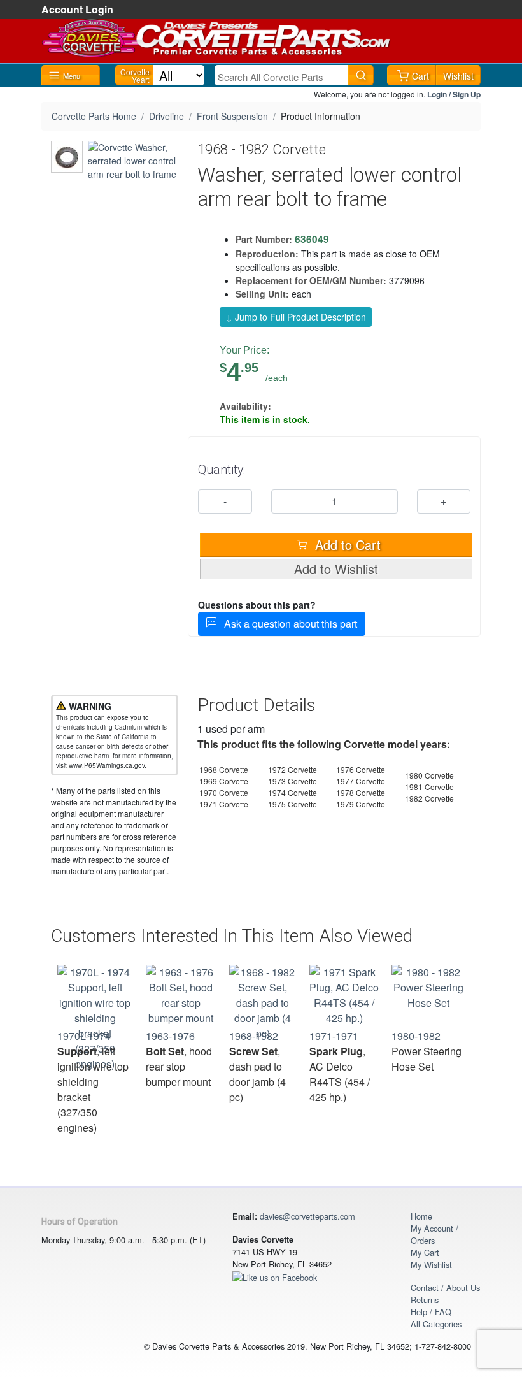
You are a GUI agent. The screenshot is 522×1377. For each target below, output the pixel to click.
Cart (420, 75)
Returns (425, 1300)
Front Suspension (232, 116)
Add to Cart (346, 544)
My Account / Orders (434, 1234)
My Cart (425, 1252)
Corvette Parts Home (94, 116)
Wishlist (458, 75)
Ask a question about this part (286, 623)
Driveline (166, 116)
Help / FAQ (431, 1312)
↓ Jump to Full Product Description (295, 316)
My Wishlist (431, 1264)
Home (421, 1216)
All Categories (436, 1324)
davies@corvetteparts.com (307, 1216)
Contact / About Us (445, 1287)
